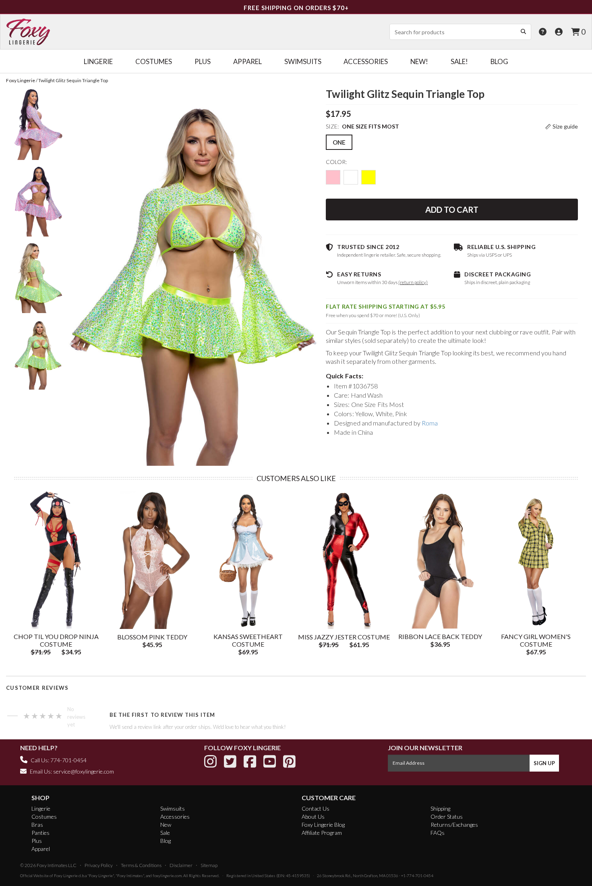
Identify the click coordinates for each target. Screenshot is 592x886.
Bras (37, 824)
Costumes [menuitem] (153, 61)
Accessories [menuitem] (366, 61)
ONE (339, 142)
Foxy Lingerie (66, 875)
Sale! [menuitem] (459, 61)
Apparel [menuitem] (247, 61)
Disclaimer (181, 865)
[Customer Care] (542, 31)
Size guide (565, 126)
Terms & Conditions (141, 865)
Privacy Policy (99, 865)
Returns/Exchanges (454, 824)
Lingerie (40, 808)
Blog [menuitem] (499, 61)
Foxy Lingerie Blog (323, 824)
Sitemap (209, 865)
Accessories (175, 816)
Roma (430, 423)
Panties (40, 832)
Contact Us (315, 808)
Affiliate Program (322, 832)
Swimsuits (172, 808)
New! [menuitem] (419, 61)
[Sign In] (559, 31)
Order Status (447, 816)
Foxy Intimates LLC (57, 865)
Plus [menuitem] (203, 61)
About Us (313, 816)
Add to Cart (451, 209)
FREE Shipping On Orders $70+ (296, 7)
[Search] (523, 31)
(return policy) (413, 282)
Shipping (440, 808)
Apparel (40, 848)
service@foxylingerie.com (83, 771)
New (165, 824)
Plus (36, 840)
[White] (351, 177)
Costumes (44, 816)
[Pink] (333, 177)
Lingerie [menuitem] (98, 61)
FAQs (438, 832)
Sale (165, 832)
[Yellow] (368, 177)
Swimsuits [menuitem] (302, 61)
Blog (165, 840)
